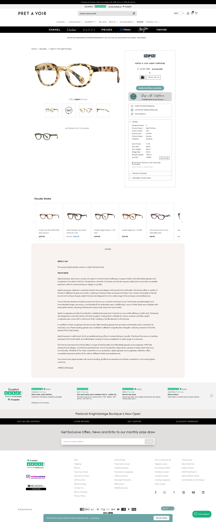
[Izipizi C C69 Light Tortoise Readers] (52, 110)
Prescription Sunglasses (124, 472)
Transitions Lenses (162, 472)
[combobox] (107, 13)
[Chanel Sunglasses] (54, 30)
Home (34, 49)
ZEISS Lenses (119, 484)
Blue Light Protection (123, 480)
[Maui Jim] (143, 29)
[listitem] (49, 222)
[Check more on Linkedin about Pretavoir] (203, 492)
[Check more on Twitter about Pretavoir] (174, 492)
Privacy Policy (80, 496)
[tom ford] (161, 29)
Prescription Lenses (122, 464)
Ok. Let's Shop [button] (161, 518)
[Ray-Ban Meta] (125, 29)
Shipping (77, 464)
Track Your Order (81, 472)
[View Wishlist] (196, 13)
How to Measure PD (163, 460)
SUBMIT (149, 441)
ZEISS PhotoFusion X (189, 472)
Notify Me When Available (150, 88)
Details (135, 122)
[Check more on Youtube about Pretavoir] (193, 492)
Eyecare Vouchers (81, 476)
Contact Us (78, 488)
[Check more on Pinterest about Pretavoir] (183, 492)
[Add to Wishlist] (150, 73)
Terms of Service (80, 492)
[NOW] (134, 13)
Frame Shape (120, 460)
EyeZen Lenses (188, 468)
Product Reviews (139, 173)
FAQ (76, 460)
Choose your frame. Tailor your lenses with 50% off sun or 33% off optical (108, 2)
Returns (77, 468)
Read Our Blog (80, 484)
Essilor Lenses (160, 484)
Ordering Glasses (121, 468)
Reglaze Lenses (161, 464)
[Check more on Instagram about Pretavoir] (164, 492)
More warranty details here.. (143, 167)
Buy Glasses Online (162, 468)
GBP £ (176, 13)
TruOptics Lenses (161, 476)
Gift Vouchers (79, 480)
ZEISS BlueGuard (121, 488)
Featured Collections (141, 178)
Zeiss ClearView (188, 464)
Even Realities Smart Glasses (193, 480)
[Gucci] (88, 30)
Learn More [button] (94, 518)
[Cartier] (71, 29)
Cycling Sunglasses (162, 480)
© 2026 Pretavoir (25, 509)
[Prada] (106, 29)
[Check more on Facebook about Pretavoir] (155, 492)
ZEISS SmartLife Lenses (190, 476)
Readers (43, 49)
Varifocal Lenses (121, 476)
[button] (34, 222)
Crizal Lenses (187, 460)
